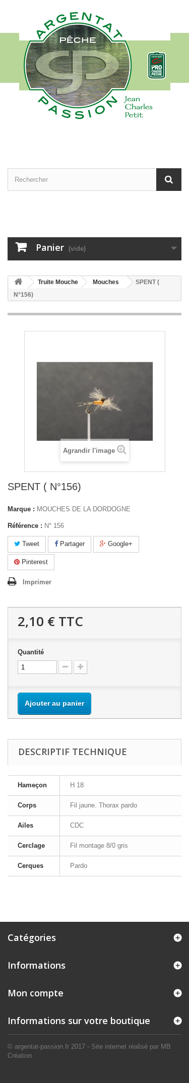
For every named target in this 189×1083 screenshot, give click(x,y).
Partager (71, 544)
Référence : (25, 525)
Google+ (119, 544)
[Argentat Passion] (94, 65)
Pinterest (34, 562)
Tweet (29, 544)
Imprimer (37, 582)
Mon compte (36, 993)
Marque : (21, 509)
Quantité (31, 652)
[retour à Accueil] (18, 282)
